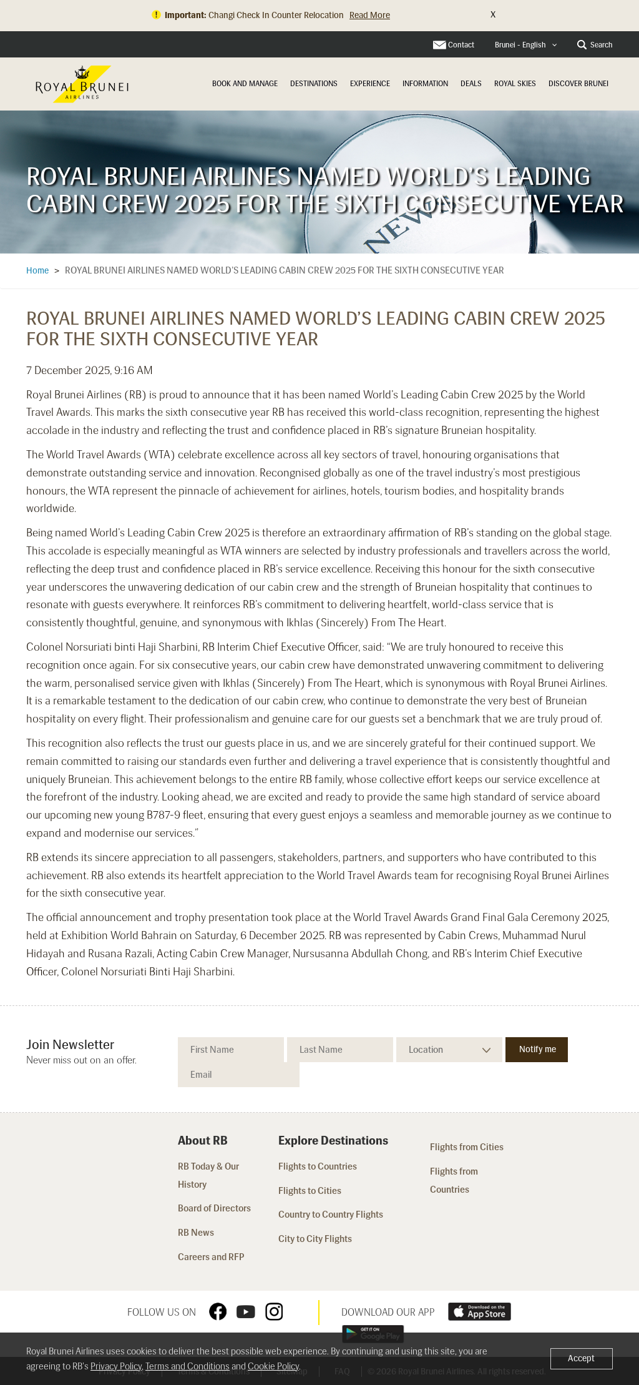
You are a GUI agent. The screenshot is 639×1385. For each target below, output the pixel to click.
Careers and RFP (211, 1257)
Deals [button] (471, 83)
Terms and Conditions (187, 1366)
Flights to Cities (309, 1190)
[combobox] (526, 45)
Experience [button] (370, 83)
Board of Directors (214, 1208)
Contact (461, 45)
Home (37, 270)
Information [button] (425, 83)
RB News (196, 1232)
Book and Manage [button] (245, 83)
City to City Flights (316, 1239)
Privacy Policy (116, 1366)
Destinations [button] (314, 83)
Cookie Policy (273, 1366)
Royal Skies (515, 83)
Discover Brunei (578, 83)
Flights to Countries (317, 1166)
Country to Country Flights (331, 1214)
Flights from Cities (467, 1147)
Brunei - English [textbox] (520, 45)
